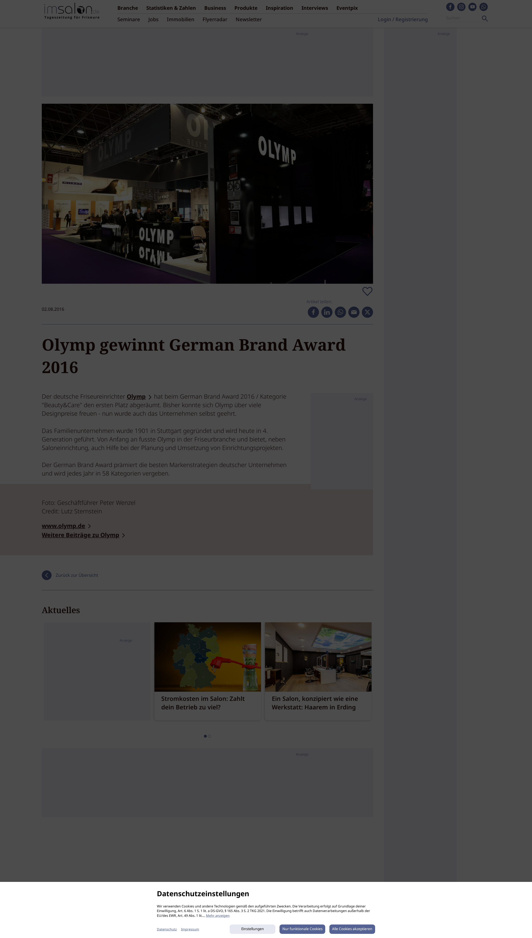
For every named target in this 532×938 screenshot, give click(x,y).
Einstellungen (252, 929)
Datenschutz (167, 929)
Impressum (190, 929)
